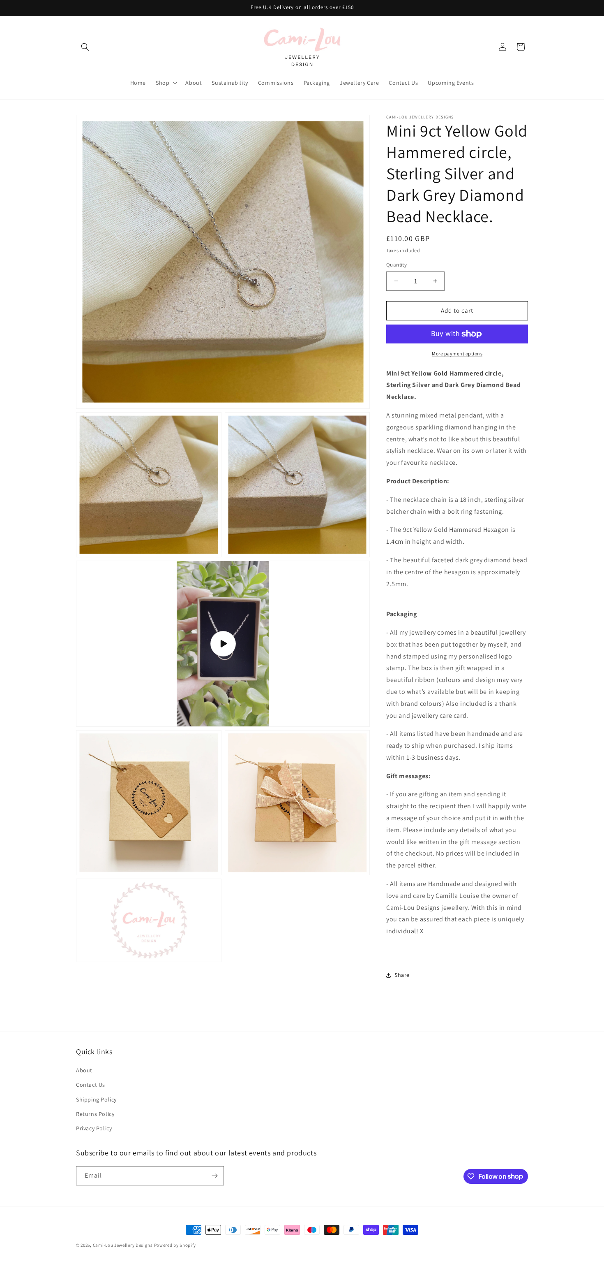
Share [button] (402, 975)
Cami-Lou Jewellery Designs (123, 1245)
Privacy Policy (94, 1128)
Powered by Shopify (175, 1245)
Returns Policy (95, 1114)
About (84, 1070)
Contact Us (90, 1084)
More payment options (457, 353)
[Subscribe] (214, 1175)
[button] (85, 47)
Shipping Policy (96, 1099)
